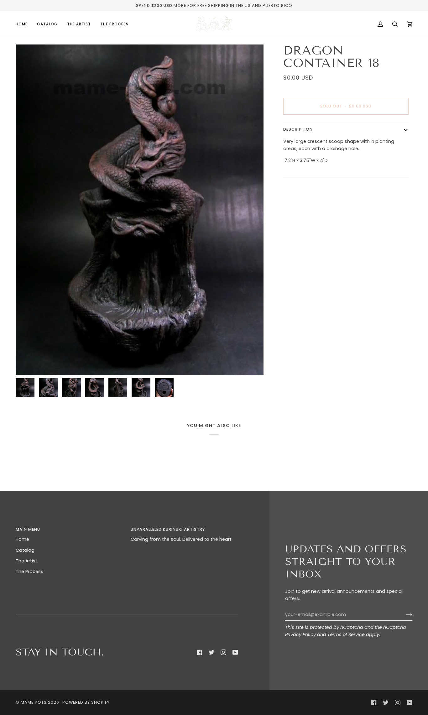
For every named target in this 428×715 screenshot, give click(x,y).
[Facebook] (199, 652)
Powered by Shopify (86, 702)
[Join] (404, 614)
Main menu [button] (28, 529)
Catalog (25, 550)
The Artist (26, 561)
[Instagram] (223, 652)
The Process (29, 571)
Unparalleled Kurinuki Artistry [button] (168, 529)
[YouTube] (235, 652)
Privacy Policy (300, 634)
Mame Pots (34, 702)
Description (298, 129)
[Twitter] (211, 652)
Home (22, 539)
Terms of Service (346, 634)
